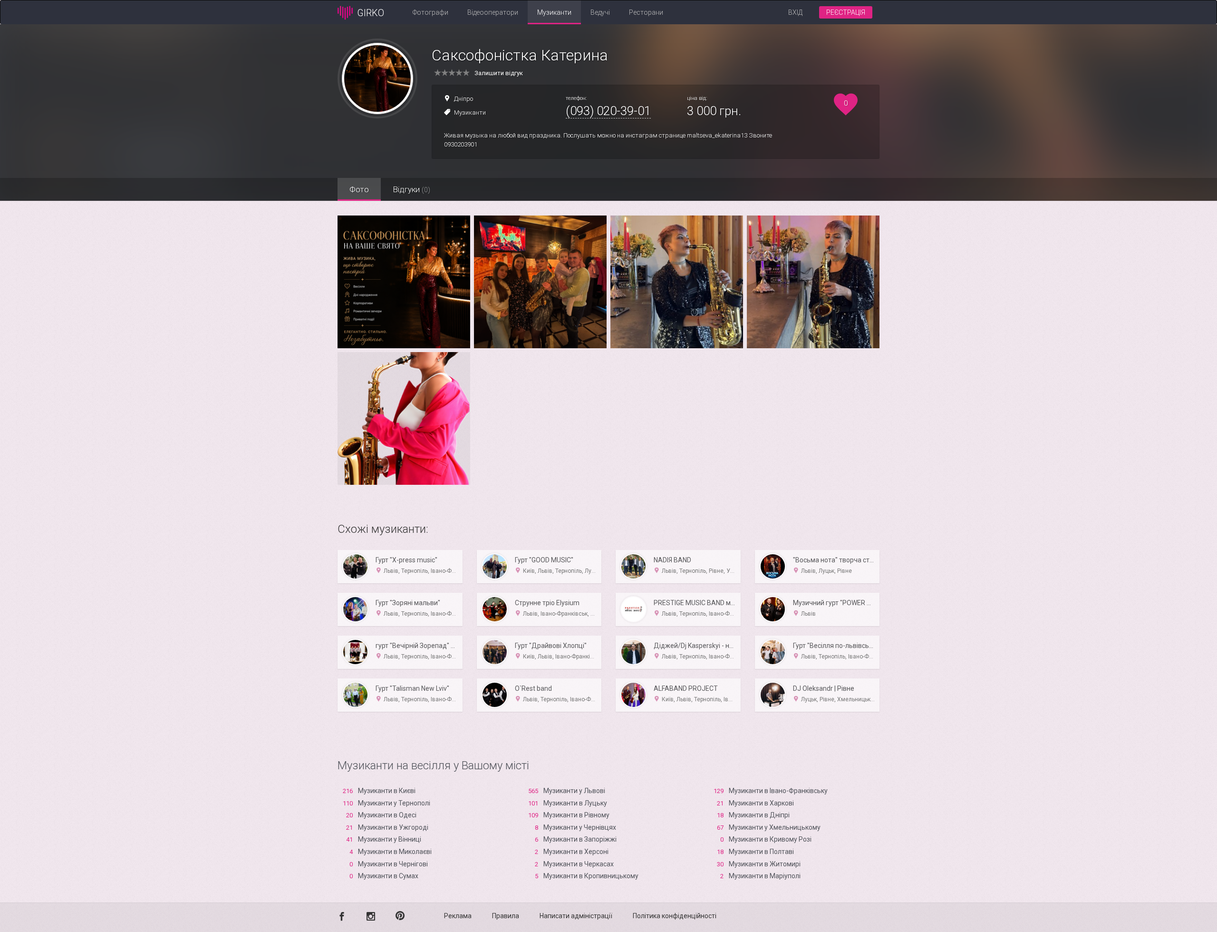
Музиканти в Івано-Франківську (778, 791)
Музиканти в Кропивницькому (590, 876)
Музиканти (554, 12)
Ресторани (646, 12)
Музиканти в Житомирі (765, 864)
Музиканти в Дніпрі (759, 815)
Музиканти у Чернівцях (579, 827)
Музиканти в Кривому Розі (770, 839)
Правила (505, 916)
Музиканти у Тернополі (394, 803)
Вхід (795, 12)
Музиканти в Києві (386, 791)
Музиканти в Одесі (387, 815)
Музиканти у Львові (574, 791)
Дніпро (463, 98)
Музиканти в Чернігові (393, 864)
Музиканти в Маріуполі (765, 876)
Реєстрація (845, 12)
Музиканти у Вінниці (389, 839)
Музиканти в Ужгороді (393, 827)
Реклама (458, 916)
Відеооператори (492, 12)
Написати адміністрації (576, 916)
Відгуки (411, 189)
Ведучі (600, 12)
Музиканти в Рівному (576, 815)
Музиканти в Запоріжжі (580, 839)
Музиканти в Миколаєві (395, 851)
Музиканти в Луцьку (575, 803)
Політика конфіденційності (674, 916)
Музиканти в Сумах (388, 876)
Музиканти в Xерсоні (575, 851)
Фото (359, 189)
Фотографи (430, 12)
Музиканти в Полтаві (761, 851)
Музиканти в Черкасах (578, 864)
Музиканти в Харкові (761, 803)
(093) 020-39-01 (608, 111)
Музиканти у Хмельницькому (775, 827)
